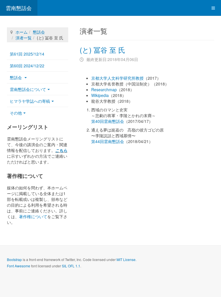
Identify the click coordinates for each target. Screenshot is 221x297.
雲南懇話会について (28, 89)
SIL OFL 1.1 (71, 265)
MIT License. (126, 259)
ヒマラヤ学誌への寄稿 (30, 101)
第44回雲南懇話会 (107, 141)
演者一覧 (24, 38)
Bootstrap (14, 259)
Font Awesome (18, 265)
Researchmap (104, 89)
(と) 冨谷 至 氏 (102, 50)
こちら (61, 150)
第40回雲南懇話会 (107, 121)
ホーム (22, 32)
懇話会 (39, 32)
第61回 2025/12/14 (27, 54)
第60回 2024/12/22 (27, 65)
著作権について (33, 216)
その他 (16, 113)
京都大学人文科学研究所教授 (117, 78)
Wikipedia (100, 95)
